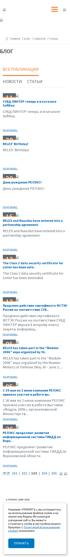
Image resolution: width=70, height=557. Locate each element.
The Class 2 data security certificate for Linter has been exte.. (33, 265)
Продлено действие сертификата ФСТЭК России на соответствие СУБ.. (35, 307)
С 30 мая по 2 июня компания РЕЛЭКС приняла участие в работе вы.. (32, 392)
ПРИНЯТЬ (21, 543)
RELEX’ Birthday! (15, 144)
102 (24, 473)
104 (44, 473)
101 (14, 473)
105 (54, 473)
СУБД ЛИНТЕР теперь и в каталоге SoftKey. (29, 103)
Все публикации (21, 69)
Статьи (34, 81)
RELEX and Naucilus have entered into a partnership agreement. (33, 222)
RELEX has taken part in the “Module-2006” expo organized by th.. (31, 350)
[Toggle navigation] (54, 9)
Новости (12, 81)
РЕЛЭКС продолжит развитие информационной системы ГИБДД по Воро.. (32, 437)
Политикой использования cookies (34, 529)
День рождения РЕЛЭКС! (22, 182)
